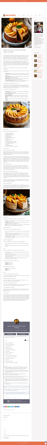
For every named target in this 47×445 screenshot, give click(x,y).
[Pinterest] (25, 1)
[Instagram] (23, 1)
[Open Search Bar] (43, 15)
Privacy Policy (25, 442)
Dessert (5, 408)
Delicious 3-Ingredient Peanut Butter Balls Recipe (9, 409)
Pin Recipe (23, 334)
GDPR (28, 442)
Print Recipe (10, 334)
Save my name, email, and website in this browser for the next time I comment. (16, 435)
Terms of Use (21, 442)
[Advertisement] (23, 7)
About (18, 442)
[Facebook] (21, 1)
